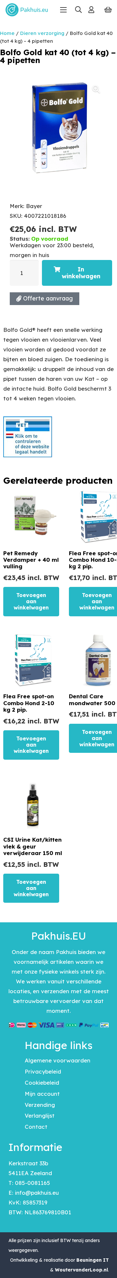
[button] (78, 10)
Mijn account (42, 1093)
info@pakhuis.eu (37, 1192)
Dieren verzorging (42, 33)
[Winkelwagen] (108, 10)
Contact (36, 1126)
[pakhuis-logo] (27, 9)
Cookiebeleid (42, 1082)
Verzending (40, 1104)
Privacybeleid (43, 1071)
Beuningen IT (92, 1260)
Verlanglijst (40, 1115)
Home (7, 33)
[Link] (91, 10)
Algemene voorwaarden (57, 1060)
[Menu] (63, 10)
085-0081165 (32, 1182)
